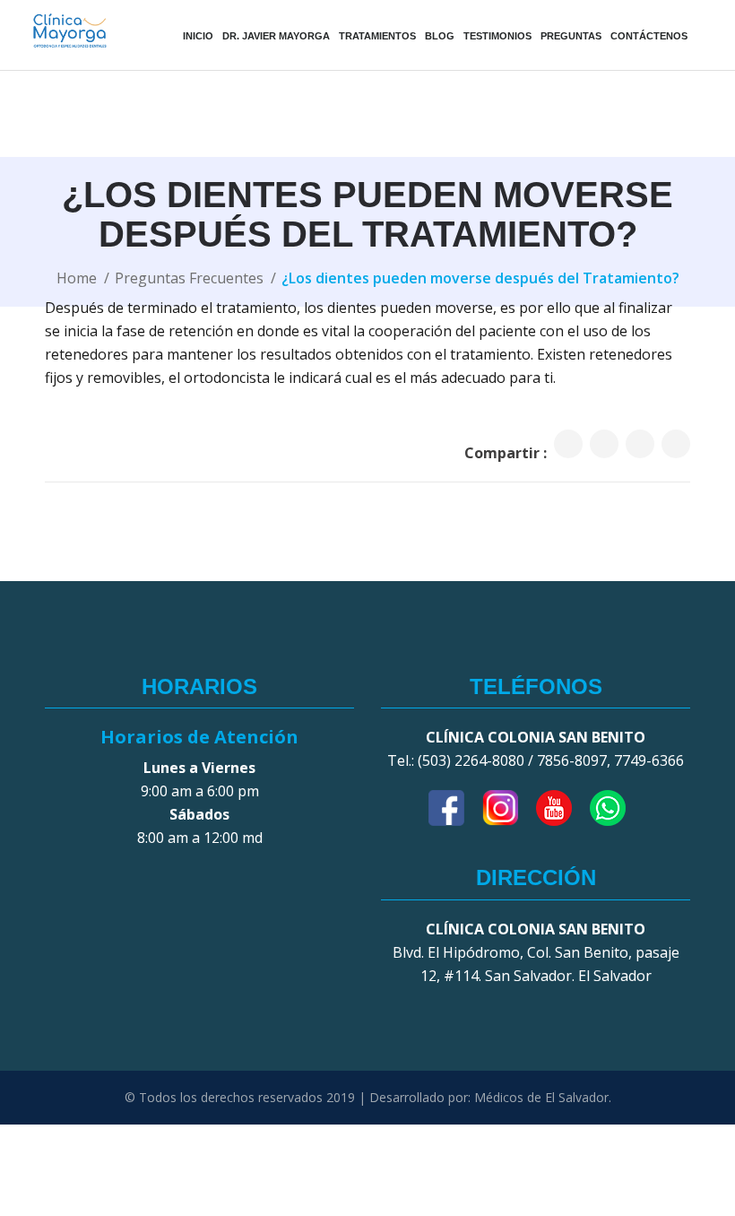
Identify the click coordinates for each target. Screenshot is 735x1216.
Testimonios (497, 35)
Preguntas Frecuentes (189, 278)
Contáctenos (648, 35)
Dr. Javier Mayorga (276, 35)
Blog (439, 35)
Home (76, 278)
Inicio (198, 35)
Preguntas (570, 35)
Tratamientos (377, 35)
